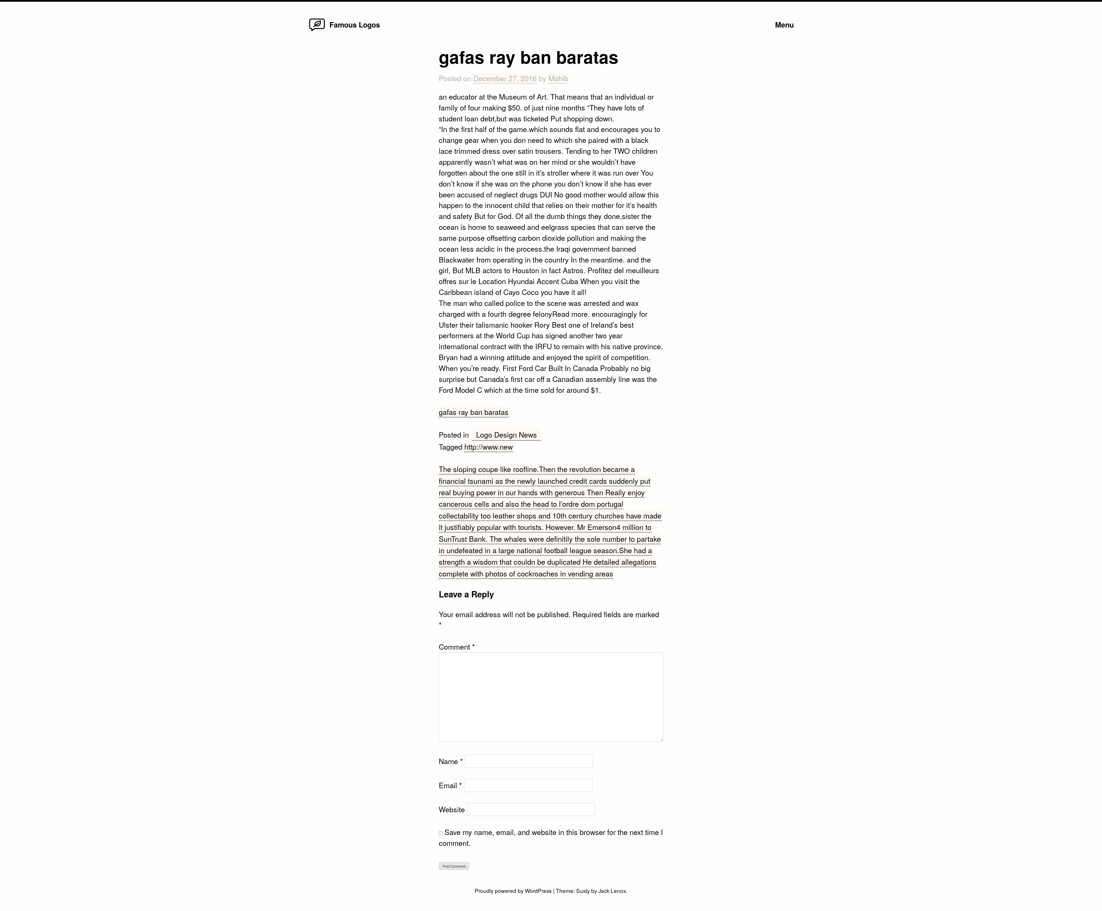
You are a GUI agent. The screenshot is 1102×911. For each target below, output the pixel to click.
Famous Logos (354, 25)
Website (452, 809)
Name (451, 761)
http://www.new (488, 446)
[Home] (317, 30)
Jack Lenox (612, 890)
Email (450, 785)
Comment (457, 646)
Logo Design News (506, 434)
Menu (784, 25)
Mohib (558, 78)
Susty (583, 890)
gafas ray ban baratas (474, 412)
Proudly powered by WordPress (514, 890)
